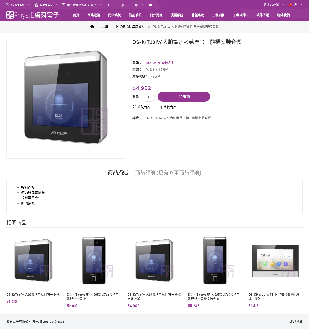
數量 (135, 96)
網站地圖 (296, 321)
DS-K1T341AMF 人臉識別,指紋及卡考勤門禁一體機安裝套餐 (214, 296)
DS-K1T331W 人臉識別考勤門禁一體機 (33, 294)
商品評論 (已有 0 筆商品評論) (168, 172)
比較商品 (170, 107)
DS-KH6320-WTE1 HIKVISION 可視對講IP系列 (274, 296)
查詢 (186, 96)
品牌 (105, 26)
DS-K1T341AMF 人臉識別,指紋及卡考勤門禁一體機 (93, 296)
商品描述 (118, 172)
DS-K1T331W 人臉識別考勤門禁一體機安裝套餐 (186, 26)
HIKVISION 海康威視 (130, 26)
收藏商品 (143, 107)
